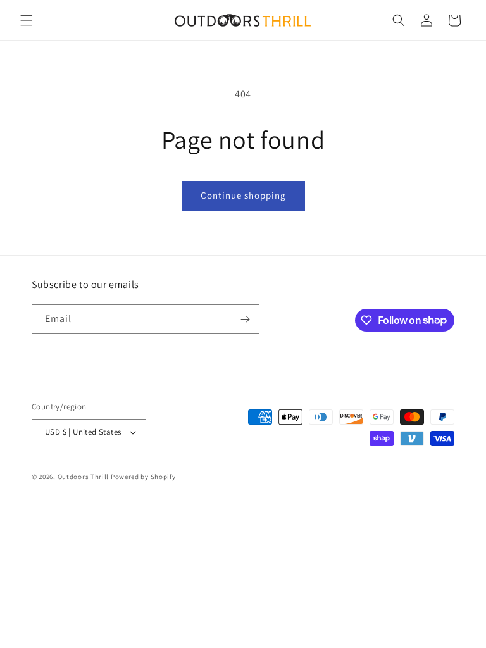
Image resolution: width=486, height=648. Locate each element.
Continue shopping (243, 195)
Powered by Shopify (143, 476)
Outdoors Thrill (83, 476)
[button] (26, 20)
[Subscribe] (245, 319)
